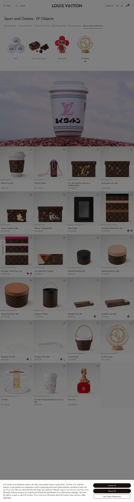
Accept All (112, 485)
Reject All (112, 491)
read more (7, 497)
